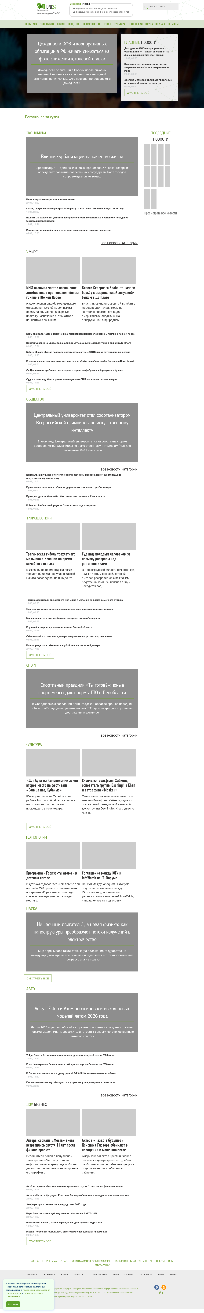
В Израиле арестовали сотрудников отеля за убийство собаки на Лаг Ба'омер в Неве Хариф (80, 361)
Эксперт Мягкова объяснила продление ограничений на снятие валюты (148, 81)
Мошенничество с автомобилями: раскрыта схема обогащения (63, 618)
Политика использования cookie (91, 1261)
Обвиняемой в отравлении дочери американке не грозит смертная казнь (69, 636)
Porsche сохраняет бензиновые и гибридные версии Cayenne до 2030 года (69, 1064)
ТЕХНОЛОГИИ (135, 24)
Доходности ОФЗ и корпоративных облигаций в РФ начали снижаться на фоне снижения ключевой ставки (146, 51)
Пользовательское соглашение (133, 1261)
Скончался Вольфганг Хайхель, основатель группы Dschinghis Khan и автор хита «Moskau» (108, 785)
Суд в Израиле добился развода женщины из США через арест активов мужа (71, 379)
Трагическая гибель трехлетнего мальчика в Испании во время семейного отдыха (50, 559)
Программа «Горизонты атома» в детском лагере (51, 875)
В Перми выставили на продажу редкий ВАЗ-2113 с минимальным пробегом (71, 1073)
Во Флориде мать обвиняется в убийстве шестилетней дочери (63, 645)
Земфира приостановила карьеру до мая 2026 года (56, 1204)
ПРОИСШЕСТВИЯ (92, 24)
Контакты (37, 1261)
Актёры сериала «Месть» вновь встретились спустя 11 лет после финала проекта (50, 1145)
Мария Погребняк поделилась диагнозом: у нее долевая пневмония (66, 1231)
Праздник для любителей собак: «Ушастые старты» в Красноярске (65, 496)
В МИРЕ (61, 24)
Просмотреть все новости (160, 213)
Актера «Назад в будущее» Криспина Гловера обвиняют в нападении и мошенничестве (105, 1145)
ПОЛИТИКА (31, 24)
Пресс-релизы (164, 1261)
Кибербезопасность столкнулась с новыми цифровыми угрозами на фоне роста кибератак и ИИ (101, 10)
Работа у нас (102, 1265)
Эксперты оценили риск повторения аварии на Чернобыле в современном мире (146, 67)
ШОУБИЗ (160, 24)
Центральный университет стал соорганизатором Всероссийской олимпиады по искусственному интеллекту (73, 476)
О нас (64, 1261)
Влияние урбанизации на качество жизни (50, 199)
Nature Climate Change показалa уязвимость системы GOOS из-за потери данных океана (78, 352)
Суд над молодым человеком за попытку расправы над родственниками (106, 559)
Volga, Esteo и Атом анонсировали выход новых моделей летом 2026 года (70, 1055)
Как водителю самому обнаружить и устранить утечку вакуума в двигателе (70, 1082)
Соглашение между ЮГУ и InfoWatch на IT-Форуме (101, 875)
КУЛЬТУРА (119, 24)
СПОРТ (107, 24)
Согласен (13, 1304)
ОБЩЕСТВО (74, 24)
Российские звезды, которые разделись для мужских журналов (64, 1222)
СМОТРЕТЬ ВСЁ (138, 92)
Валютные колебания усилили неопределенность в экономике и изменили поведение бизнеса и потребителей (77, 219)
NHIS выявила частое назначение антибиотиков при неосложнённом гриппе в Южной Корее (52, 292)
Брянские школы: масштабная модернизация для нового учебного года (68, 487)
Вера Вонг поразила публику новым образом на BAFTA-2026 (61, 1213)
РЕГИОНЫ (173, 24)
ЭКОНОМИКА (47, 24)
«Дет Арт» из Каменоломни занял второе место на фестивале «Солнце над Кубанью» (52, 785)
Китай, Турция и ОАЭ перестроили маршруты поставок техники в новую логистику (75, 208)
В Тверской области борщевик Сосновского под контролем (61, 505)
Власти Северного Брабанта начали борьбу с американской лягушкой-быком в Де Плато (108, 292)
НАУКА (149, 24)
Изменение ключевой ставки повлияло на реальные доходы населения (68, 230)
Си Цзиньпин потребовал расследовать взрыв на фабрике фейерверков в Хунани (74, 370)
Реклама (51, 1261)
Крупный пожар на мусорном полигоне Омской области (59, 627)
